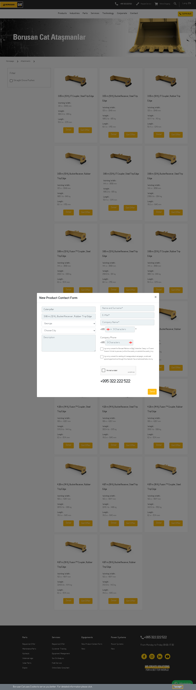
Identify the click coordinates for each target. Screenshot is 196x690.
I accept (177, 686)
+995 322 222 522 (115, 381)
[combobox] (108, 329)
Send (152, 391)
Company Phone (108, 337)
